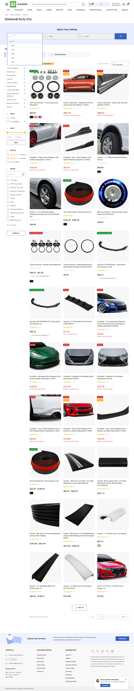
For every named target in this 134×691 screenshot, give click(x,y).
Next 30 (80, 607)
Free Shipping (14, 121)
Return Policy (41, 665)
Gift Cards (69, 671)
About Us (68, 655)
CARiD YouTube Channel (102, 651)
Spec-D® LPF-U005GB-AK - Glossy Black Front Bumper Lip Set (111, 266)
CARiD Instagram (112, 651)
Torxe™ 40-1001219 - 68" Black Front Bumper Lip (110, 587)
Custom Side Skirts (13, 90)
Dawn (12, 202)
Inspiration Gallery (71, 681)
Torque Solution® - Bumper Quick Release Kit (45, 265)
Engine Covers (11, 100)
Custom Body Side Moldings (13, 95)
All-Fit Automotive (16, 184)
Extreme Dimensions (17, 213)
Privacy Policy (41, 668)
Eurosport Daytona (16, 209)
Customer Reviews (71, 665)
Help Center (40, 658)
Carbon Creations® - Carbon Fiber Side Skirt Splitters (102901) (112, 104)
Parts (8, 10)
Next (123, 617)
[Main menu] (6, 4)
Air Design (13, 180)
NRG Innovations (15, 220)
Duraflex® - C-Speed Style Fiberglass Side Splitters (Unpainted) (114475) (44, 158)
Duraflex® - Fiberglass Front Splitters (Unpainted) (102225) (110, 377)
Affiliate (68, 658)
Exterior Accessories (15, 15)
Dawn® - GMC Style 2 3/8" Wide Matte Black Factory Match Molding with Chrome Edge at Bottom (78, 536)
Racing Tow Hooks (13, 103)
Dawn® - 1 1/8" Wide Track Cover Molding (111, 534)
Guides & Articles (71, 661)
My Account (40, 661)
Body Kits (25, 15)
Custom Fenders (12, 83)
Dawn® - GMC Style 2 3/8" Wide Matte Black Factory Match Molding (45, 535)
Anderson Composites (17, 191)
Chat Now (105, 685)
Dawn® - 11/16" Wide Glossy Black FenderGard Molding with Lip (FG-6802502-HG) (45, 214)
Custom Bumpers (12, 68)
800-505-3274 (116, 5)
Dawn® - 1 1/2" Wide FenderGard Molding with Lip (111, 158)
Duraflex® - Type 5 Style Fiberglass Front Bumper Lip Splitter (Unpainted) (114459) (111, 430)
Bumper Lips (11, 72)
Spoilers (9, 107)
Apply (16, 142)
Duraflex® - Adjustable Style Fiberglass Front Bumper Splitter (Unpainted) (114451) (45, 377)
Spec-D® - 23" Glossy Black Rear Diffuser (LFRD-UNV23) (77, 323)
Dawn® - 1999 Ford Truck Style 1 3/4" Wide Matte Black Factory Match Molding (78, 482)
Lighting (49, 10)
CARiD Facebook (93, 651)
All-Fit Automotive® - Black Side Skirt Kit (77, 212)
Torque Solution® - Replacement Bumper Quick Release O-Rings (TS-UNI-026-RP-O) (77, 266)
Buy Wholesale (70, 678)
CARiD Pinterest (107, 651)
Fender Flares (11, 86)
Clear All (16, 233)
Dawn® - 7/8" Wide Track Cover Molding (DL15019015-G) (77, 587)
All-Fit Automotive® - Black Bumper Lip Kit (44, 481)
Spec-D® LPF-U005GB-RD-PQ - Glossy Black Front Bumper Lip (45, 323)
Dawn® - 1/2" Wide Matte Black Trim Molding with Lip (42, 587)
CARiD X (98, 651)
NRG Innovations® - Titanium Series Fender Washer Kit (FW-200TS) (112, 213)
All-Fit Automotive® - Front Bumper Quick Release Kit (44, 104)
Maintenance (81, 10)
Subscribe (122, 638)
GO (121, 36)
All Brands (69, 675)
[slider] (7, 132)
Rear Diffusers (11, 75)
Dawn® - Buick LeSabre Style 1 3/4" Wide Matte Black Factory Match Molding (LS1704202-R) (111, 483)
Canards (9, 79)
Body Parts (59, 10)
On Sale (12, 118)
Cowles (12, 198)
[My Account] (124, 4)
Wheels (30, 10)
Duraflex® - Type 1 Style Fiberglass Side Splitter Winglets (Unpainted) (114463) (77, 158)
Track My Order (41, 655)
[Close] (125, 679)
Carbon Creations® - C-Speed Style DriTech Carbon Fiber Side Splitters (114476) (78, 104)
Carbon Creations (16, 195)
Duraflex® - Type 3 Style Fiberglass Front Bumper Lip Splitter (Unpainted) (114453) (77, 430)
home (6, 15)
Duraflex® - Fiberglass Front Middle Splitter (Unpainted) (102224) (78, 377)
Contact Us (40, 671)
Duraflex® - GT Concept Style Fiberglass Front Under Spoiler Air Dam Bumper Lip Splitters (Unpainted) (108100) (111, 324)
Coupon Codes (70, 668)
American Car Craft (16, 187)
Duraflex (13, 206)
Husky (12, 216)
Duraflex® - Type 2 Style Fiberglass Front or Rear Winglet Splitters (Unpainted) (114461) (45, 430)
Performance (19, 10)
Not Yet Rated (14, 162)
